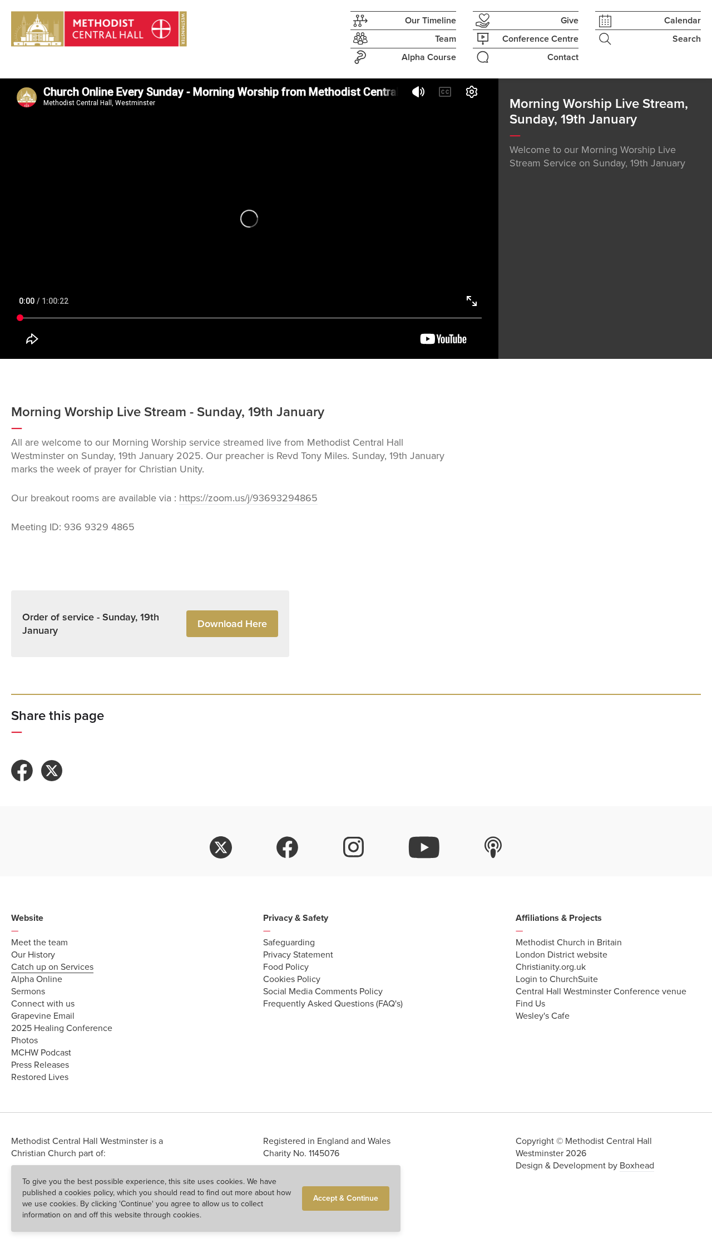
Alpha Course (429, 57)
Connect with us (43, 1003)
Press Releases (40, 1065)
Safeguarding (289, 942)
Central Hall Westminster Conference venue (601, 991)
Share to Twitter (51, 770)
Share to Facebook (22, 770)
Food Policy (286, 967)
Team (445, 39)
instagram (353, 847)
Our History (33, 954)
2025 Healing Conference (61, 1028)
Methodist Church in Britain (569, 942)
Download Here (232, 624)
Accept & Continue (345, 1198)
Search (687, 39)
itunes (493, 847)
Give (569, 20)
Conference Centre (540, 39)
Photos (24, 1040)
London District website (561, 954)
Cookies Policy (291, 979)
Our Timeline (430, 20)
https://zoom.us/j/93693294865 (248, 498)
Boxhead (637, 1165)
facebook (287, 847)
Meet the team (39, 942)
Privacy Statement (298, 954)
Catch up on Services (52, 967)
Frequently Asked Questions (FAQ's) (333, 1003)
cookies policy (89, 1192)
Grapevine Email (43, 1016)
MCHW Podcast (41, 1052)
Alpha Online (36, 979)
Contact (562, 57)
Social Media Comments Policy (323, 991)
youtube (424, 847)
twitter (221, 847)
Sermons (28, 991)
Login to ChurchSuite (557, 979)
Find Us (530, 1003)
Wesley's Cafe (543, 1016)
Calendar (682, 20)
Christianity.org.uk (551, 967)
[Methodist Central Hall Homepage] (99, 29)
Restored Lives (39, 1077)
